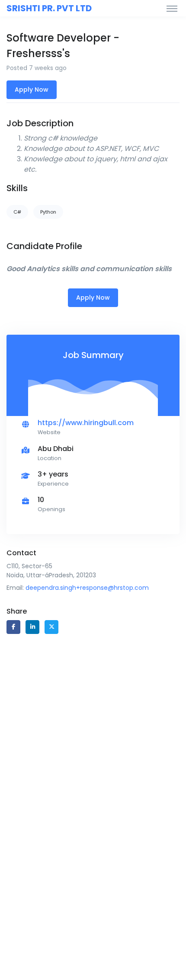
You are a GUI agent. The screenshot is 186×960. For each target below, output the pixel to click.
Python (48, 211)
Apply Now (31, 89)
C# (17, 211)
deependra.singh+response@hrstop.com (87, 587)
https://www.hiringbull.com (86, 423)
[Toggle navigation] (172, 8)
